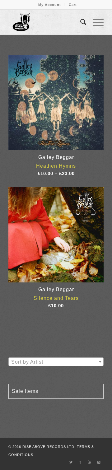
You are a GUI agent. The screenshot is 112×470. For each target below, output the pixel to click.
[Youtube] (89, 462)
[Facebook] (80, 462)
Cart (73, 5)
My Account (49, 5)
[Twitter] (71, 462)
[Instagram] (99, 462)
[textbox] (56, 362)
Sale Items (25, 391)
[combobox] (56, 361)
